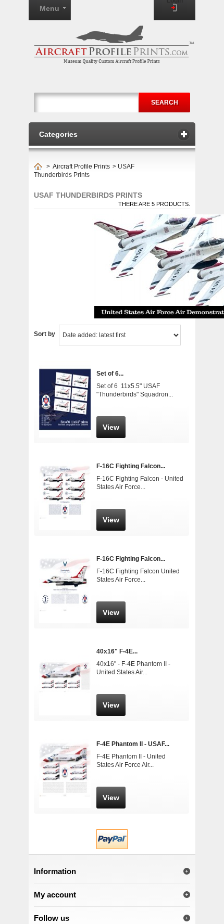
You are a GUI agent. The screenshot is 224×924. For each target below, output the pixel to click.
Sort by (44, 334)
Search (164, 102)
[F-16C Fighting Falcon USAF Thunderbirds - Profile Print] (65, 572)
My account (55, 894)
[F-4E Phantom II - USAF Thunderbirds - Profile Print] (65, 757)
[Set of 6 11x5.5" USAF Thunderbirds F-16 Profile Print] (65, 387)
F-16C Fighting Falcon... (130, 466)
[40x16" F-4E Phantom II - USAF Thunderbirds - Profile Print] (65, 664)
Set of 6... (109, 373)
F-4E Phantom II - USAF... (132, 744)
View (111, 427)
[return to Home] (38, 166)
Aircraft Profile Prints (81, 166)
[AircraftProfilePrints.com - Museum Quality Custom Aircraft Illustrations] (114, 44)
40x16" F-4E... (117, 651)
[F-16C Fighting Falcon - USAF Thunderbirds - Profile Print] (65, 479)
